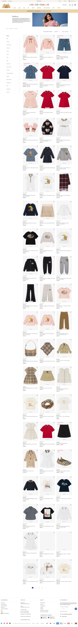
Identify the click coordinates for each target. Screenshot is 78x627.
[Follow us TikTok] (10, 623)
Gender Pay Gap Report (44, 610)
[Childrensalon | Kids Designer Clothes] (6, 5)
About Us (41, 604)
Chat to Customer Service (25, 603)
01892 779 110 (24, 609)
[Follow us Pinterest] (7, 623)
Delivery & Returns (4, 605)
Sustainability (42, 605)
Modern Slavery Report (44, 611)
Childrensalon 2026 (20, 623)
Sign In (11, 1)
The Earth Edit (64, 616)
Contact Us (3, 602)
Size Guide (3, 607)
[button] (60, 1)
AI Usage (42, 623)
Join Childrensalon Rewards (67, 614)
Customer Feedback (4, 608)
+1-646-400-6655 (25, 612)
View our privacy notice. (63, 611)
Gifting (2, 611)
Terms (33, 623)
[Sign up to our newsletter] (76, 609)
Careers (41, 607)
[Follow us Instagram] (4, 623)
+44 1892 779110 (28, 614)
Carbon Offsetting (5, 613)
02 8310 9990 (26, 611)
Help (1, 610)
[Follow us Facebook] (1, 623)
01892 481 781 (28, 616)
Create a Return (3, 604)
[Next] (45, 587)
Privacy (37, 623)
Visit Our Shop (42, 602)
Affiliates (41, 608)
